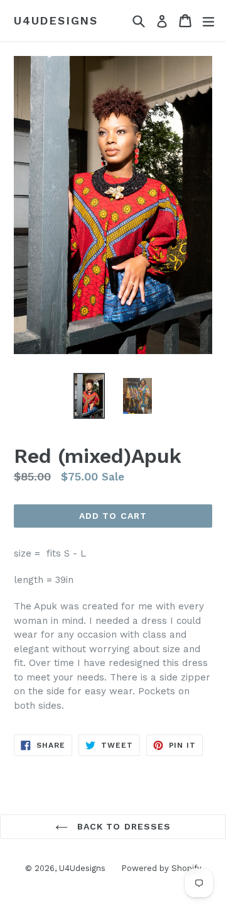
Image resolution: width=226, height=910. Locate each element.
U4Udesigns (56, 20)
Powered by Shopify (161, 868)
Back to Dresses (122, 826)
